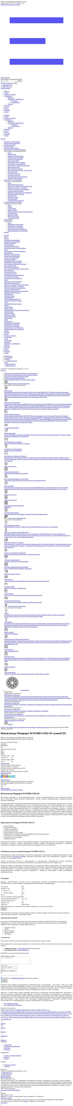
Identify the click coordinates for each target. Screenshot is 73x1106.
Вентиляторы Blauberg (46, 395)
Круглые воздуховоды (22, 457)
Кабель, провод (9, 632)
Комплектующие (9, 656)
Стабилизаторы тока (40, 660)
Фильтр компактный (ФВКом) (36, 405)
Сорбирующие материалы (60, 419)
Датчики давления (9, 450)
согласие (25, 1101)
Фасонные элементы (16, 459)
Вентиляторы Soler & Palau (61, 395)
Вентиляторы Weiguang (11, 397)
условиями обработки (17, 978)
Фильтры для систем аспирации (37, 409)
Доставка (20, 790)
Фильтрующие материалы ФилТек (21, 420)
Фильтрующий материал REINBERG (43, 420)
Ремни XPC (30, 435)
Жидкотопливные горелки (12, 574)
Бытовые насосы (9, 554)
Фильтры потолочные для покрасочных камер (18, 422)
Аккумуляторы (8, 649)
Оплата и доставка (10, 94)
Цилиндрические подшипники (13, 714)
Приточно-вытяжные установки (20, 443)
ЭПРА (6, 661)
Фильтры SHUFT (35, 407)
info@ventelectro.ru (23, 950)
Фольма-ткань (38, 595)
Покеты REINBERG (45, 419)
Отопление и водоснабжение (13, 281)
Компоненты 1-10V (44, 658)
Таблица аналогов (52, 409)
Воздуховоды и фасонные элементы (15, 456)
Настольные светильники (27, 625)
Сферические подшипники (35, 704)
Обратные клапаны (35, 457)
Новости (7, 91)
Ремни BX (50, 435)
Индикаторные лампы (45, 615)
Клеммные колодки (66, 641)
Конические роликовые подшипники (15, 704)
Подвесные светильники (43, 625)
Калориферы (21, 514)
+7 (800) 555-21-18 (6, 86)
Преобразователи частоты (16, 660)
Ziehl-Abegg (32, 392)
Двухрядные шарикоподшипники (14, 698)
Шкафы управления (25, 568)
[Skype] (12, 776)
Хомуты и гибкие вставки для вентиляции (36, 459)
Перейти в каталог (6, 1098)
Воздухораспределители (11, 472)
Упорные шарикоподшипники (48, 700)
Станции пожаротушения (12, 560)
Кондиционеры (9, 486)
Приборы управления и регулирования (16, 567)
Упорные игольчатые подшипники (37, 711)
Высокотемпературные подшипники (39, 696)
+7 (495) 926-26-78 (6, 85)
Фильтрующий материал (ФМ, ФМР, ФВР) (17, 416)
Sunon (18, 395)
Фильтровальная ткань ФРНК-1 (33, 417)
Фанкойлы (7, 507)
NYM (6, 634)
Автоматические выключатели (26, 641)
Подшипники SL (9, 717)
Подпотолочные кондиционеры (47, 489)
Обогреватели (8, 579)
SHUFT (47, 392)
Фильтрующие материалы (12, 414)
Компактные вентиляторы (37, 394)
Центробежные (9, 394)
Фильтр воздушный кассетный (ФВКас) (40, 404)
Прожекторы (55, 625)
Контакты (7, 105)
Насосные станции (48, 544)
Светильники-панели (17, 626)
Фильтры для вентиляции (12, 402)
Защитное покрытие (49, 417)
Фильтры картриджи (61, 420)
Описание (4, 790)
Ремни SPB (10, 436)
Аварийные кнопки (10, 641)
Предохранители (56, 642)
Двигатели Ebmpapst (10, 674)
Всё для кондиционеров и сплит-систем (16, 479)
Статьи (6, 112)
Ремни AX (44, 435)
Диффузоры (7, 473)
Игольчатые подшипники (12, 709)
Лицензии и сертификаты (16, 99)
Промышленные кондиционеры (14, 505)
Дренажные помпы (10, 480)
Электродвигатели (10, 672)
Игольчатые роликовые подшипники (15, 711)
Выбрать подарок (6, 773)
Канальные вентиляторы (63, 394)
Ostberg (38, 392)
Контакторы (8, 642)
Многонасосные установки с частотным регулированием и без (23, 544)
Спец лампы (22, 616)
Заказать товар (5, 763)
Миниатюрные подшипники (33, 698)
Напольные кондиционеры (12, 489)
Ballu (42, 392)
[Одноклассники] (4, 776)
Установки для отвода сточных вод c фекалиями (46, 535)
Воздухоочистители (10, 466)
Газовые (6, 588)
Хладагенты (29, 480)
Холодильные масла (39, 480)
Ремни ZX (37, 435)
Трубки (31, 595)
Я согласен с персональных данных (20, 978)
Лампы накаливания (58, 615)
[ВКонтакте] (2, 776)
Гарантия (7, 110)
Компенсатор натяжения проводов (27, 658)
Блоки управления (41, 641)
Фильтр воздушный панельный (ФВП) (16, 404)
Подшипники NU (53, 715)
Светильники (8, 622)
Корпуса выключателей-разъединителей (24, 642)
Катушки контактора (53, 641)
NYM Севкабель (13, 634)
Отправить (4, 980)
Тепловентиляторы (31, 514)
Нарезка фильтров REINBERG (29, 419)
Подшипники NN (19, 715)
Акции (6, 93)
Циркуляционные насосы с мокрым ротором (17, 527)
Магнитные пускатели (43, 642)
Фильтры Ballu (13, 407)
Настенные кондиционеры (29, 489)
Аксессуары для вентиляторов (29, 395)
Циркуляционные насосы (12, 525)
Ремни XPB (22, 435)
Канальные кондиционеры (12, 487)
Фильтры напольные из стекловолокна (42, 416)
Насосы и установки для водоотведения (16, 532)
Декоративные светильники (45, 623)
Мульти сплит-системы (61, 487)
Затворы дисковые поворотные (20, 602)
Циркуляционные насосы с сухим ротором (45, 527)
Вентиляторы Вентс (25, 397)
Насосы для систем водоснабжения (15, 553)
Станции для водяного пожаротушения (16, 561)
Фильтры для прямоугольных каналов (15, 409)
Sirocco (45, 397)
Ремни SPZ (25, 436)
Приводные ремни (10, 433)
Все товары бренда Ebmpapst (13, 1005)
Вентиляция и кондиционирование (15, 251)
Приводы (19, 450)
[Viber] (7, 776)
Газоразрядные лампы (11, 615)
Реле (68, 642)
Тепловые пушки (9, 586)
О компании (8, 96)
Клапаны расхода (9, 457)
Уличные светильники (31, 626)
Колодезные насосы (21, 554)
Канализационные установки (13, 534)
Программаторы (29, 660)
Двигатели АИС (44, 674)
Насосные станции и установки (14, 542)
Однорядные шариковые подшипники (16, 696)
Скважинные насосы (33, 554)
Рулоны (26, 595)
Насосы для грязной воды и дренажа (34, 534)
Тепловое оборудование (11, 512)
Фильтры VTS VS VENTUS (61, 407)
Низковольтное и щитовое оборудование (16, 639)
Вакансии (11, 97)
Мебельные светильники (62, 623)
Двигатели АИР (34, 674)
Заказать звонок (5, 88)
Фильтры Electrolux (24, 407)
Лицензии (14, 101)
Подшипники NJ (42, 715)
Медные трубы (20, 480)
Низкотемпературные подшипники (53, 698)
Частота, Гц (6, 891)
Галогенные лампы (24, 615)
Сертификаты (15, 102)
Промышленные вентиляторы (13, 392)
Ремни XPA (15, 435)
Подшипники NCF (31, 715)
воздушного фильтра (19, 856)
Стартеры (50, 660)
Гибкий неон (34, 615)
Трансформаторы (58, 660)
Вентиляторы (8, 390)
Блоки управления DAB (11, 568)
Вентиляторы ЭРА (37, 397)
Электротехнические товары (13, 304)
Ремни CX (57, 435)
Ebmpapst (25, 392)
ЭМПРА (66, 660)
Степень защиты (8, 893)
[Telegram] (14, 776)
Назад (9, 153)
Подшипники (8, 321)
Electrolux (52, 392)
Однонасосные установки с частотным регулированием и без (27, 546)
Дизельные (13, 588)
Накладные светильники (11, 625)
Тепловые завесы (42, 514)
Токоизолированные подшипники (28, 700)
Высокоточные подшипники (59, 696)
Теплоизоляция (9, 593)
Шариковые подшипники (12, 695)
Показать (3, 909)
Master (6, 395)
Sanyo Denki (12, 395)
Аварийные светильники (12, 623)
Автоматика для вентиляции (13, 449)
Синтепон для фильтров (11, 428)
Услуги (6, 107)
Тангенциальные (50, 394)
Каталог (3, 138)
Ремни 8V (64, 435)
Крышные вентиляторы (21, 394)
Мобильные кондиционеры (45, 487)
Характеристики (12, 790)
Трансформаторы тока (11, 644)
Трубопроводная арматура (12, 600)
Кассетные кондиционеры (29, 487)
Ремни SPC (17, 436)
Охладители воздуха (10, 500)
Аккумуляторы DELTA (11, 651)
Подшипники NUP (65, 715)
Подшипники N (9, 715)
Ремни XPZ (7, 435)
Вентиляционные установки (13, 442)
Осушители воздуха (10, 494)
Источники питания (10, 658)
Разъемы (64, 642)
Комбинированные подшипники (14, 720)
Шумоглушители (54, 459)
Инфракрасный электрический (30, 581)
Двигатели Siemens (23, 674)
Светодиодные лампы (11, 616)
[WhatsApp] (9, 776)
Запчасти (7, 443)
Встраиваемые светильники (28, 623)
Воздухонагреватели (10, 514)
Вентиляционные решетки (20, 473)
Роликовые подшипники (11, 703)
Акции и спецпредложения (12, 1055)
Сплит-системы (62, 489)
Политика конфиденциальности (10, 1090)
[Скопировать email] (15, 83)
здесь (27, 953)
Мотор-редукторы (9, 667)
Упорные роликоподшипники (53, 704)
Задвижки (7, 602)
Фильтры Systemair (46, 407)
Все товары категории (11, 1003)
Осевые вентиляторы (62, 392)
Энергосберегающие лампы (34, 616)
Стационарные (44, 581)
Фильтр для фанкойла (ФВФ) (17, 405)
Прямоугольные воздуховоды (50, 457)
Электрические (21, 588)
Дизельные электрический (12, 581)
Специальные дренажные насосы (21, 535)
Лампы (6, 613)
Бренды (6, 109)
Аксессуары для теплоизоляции (14, 595)
